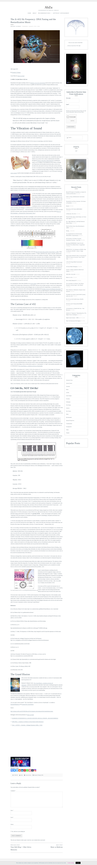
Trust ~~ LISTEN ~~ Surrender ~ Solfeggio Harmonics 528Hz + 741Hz (27, 725)
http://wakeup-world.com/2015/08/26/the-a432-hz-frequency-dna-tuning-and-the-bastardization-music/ (32, 711)
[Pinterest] (25, 770)
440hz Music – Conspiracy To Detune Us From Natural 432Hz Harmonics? (28, 721)
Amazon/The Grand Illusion (27, 704)
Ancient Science (16, 26)
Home (29, 13)
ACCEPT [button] (78, 862)
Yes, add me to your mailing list (18, 831)
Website (12, 824)
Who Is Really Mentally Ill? (71, 280)
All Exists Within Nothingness (71, 266)
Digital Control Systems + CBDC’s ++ (73, 317)
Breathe (67, 206)
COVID (67, 392)
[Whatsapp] (27, 770)
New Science (68, 411)
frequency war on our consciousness (37, 82)
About (35, 13)
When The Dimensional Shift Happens (73, 320)
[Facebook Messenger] (14, 770)
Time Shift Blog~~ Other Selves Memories (21, 848)
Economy (68, 398)
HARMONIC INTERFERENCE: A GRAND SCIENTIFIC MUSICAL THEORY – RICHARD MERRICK (35, 718)
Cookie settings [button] (71, 862)
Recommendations (44, 13)
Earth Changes (69, 395)
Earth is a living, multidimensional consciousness (75, 196)
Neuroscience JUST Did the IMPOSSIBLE (74, 209)
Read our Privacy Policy (79, 112)
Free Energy (68, 405)
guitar (33, 283)
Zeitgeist (67, 432)
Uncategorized (68, 426)
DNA (42, 775)
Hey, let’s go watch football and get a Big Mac (74, 299)
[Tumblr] (32, 770)
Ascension (68, 386)
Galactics (67, 408)
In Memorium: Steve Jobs (71, 213)
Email (12, 817)
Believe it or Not (69, 277)
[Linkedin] (22, 770)
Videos (67, 429)
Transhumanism (69, 423)
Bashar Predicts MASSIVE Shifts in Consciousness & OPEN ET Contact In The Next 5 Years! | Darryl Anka (76, 257)
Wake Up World (21, 75)
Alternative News (69, 380)
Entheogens (68, 401)
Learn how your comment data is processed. (36, 840)
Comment (13, 790)
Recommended (69, 417)
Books (67, 389)
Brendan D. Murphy (16, 72)
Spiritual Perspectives (70, 420)
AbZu (48, 7)
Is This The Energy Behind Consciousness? (74, 261)
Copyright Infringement (61, 13)
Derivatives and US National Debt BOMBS (74, 303)
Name (12, 810)
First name (68, 98)
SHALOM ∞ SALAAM (70, 274)
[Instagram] (35, 770)
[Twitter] (17, 770)
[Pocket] (30, 770)
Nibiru (67, 414)
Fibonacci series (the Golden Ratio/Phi (45, 160)
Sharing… (68, 230)
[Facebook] (12, 770)
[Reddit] (19, 770)
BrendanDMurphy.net (15, 704)
